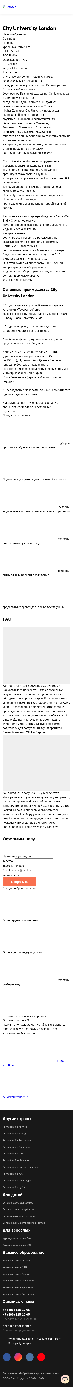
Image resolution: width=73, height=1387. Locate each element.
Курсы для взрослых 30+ (17, 1238)
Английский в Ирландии (16, 1146)
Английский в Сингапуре (17, 1180)
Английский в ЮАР (13, 1173)
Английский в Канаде (15, 1133)
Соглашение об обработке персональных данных (31, 1373)
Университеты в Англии (16, 1260)
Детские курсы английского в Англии (24, 1222)
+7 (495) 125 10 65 (16, 1309)
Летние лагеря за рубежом (18, 1209)
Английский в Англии (15, 1126)
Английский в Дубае (14, 1187)
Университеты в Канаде (16, 1273)
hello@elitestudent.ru (16, 1097)
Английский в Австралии (17, 1140)
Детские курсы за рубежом (18, 1202)
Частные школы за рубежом (19, 1216)
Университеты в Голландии (18, 1280)
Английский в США (13, 1153)
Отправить (19, 882)
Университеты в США (15, 1267)
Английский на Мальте (16, 1160)
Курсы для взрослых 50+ (17, 1245)
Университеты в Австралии (18, 1294)
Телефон (8, 860)
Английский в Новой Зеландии (20, 1167)
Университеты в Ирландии (18, 1287)
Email (6, 870)
